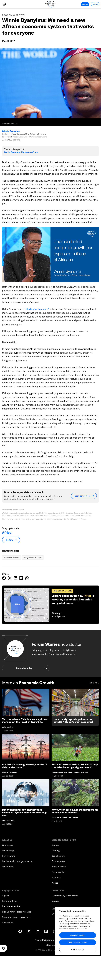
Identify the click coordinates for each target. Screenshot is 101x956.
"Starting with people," (36, 309)
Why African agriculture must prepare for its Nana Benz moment (75, 811)
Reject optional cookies (77, 942)
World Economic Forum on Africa (21, 152)
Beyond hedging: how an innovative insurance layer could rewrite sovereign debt (24, 812)
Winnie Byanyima (11, 131)
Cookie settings (77, 949)
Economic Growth (14, 15)
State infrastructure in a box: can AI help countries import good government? (75, 766)
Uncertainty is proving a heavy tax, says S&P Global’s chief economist (73, 721)
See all (94, 682)
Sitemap (50, 945)
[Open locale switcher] (3, 948)
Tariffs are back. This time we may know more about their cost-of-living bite (25, 721)
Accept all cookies (77, 935)
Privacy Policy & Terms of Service (50, 940)
